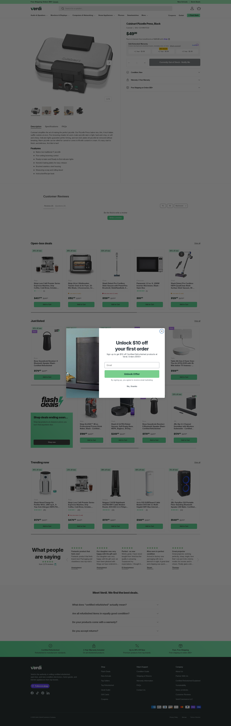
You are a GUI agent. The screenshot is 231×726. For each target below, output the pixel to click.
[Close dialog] (162, 331)
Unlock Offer (132, 374)
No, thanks (132, 386)
